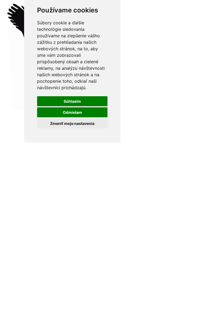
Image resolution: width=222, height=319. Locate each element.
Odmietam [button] (72, 112)
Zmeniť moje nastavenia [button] (72, 123)
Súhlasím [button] (72, 101)
